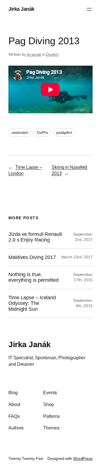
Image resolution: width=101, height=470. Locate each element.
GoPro (42, 132)
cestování (20, 132)
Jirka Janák (21, 9)
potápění (64, 132)
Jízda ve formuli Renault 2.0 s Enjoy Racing (35, 237)
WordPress (83, 458)
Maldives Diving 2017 (32, 257)
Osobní (52, 54)
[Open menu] (89, 9)
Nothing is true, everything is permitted (33, 277)
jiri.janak (34, 54)
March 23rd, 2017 (77, 257)
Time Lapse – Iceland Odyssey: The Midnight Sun (32, 303)
